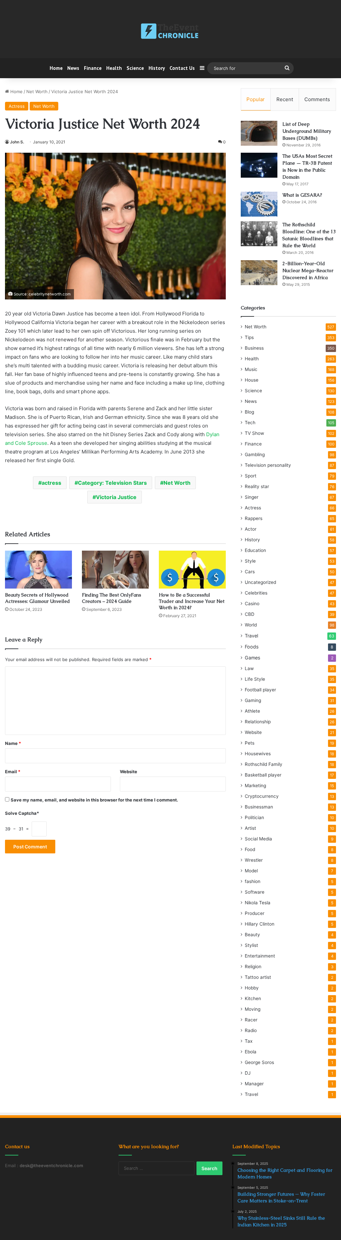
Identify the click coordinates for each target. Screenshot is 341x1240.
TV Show (254, 433)
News (73, 68)
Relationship (258, 721)
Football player (260, 689)
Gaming (253, 700)
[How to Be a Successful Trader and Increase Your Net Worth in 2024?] (192, 569)
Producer (254, 913)
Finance (93, 68)
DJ (247, 1073)
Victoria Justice (116, 497)
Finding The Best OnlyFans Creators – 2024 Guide (111, 598)
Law (249, 668)
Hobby (252, 987)
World (251, 624)
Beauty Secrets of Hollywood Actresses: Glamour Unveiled (37, 598)
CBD (249, 614)
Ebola (250, 1051)
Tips (249, 337)
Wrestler (254, 860)
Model (251, 870)
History (157, 68)
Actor (250, 529)
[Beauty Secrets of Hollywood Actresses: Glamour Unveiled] (38, 569)
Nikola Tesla (257, 902)
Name (13, 743)
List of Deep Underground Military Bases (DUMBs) (306, 131)
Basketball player (263, 775)
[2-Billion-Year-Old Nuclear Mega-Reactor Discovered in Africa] (259, 272)
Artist (250, 828)
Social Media (258, 838)
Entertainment (260, 956)
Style (250, 561)
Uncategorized (260, 582)
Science (135, 68)
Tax (248, 1041)
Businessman (259, 806)
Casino (252, 603)
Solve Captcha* (22, 813)
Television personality (268, 465)
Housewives (258, 753)
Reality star (257, 486)
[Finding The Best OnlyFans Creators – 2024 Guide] (115, 569)
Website (128, 771)
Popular (255, 99)
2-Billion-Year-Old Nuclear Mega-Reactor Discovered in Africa (307, 270)
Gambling (255, 454)
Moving (252, 1009)
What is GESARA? (302, 195)
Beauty (252, 934)
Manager (254, 1083)
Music (251, 369)
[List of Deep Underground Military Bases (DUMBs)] (259, 133)
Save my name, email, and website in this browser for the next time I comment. (94, 799)
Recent (284, 99)
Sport (250, 475)
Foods (251, 646)
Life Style (255, 679)
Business (254, 348)
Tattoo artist (258, 977)
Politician (254, 817)
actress (51, 482)
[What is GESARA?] (259, 204)
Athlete (252, 711)
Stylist (251, 945)
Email (12, 771)
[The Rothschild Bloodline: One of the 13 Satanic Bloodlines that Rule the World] (259, 233)
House (251, 380)
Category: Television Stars (112, 482)
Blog (249, 412)
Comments (317, 99)
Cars (250, 571)
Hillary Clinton (259, 924)
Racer (251, 1019)
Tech (250, 422)
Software (254, 892)
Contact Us (182, 68)
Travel (251, 635)
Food (250, 849)
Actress (17, 106)
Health (114, 68)
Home (56, 68)
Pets (249, 743)
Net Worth (37, 91)
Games (252, 657)
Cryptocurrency (262, 796)
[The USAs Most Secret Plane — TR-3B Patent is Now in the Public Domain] (259, 165)
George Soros (259, 1062)
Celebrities (256, 593)
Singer (251, 497)
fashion (252, 881)
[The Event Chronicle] (170, 31)
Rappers (253, 518)
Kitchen (253, 998)
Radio (251, 1030)
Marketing (255, 785)
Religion (253, 966)
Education (255, 550)
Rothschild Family (263, 764)
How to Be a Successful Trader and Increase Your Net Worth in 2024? (191, 601)
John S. (17, 141)
